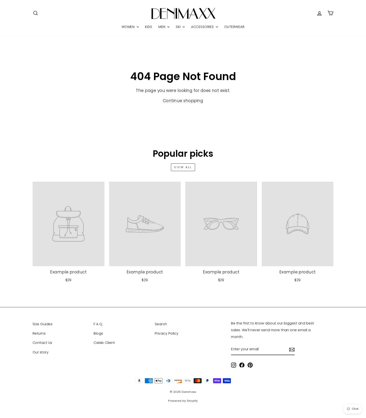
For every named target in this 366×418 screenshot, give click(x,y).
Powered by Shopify (183, 401)
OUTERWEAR (234, 26)
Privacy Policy (167, 333)
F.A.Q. (98, 324)
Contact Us (42, 342)
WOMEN (129, 26)
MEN (162, 26)
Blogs (98, 333)
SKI (179, 26)
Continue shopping (183, 101)
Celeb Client (104, 342)
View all (183, 167)
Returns (39, 333)
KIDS (148, 26)
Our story (41, 352)
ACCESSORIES (203, 26)
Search (161, 324)
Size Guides (43, 324)
